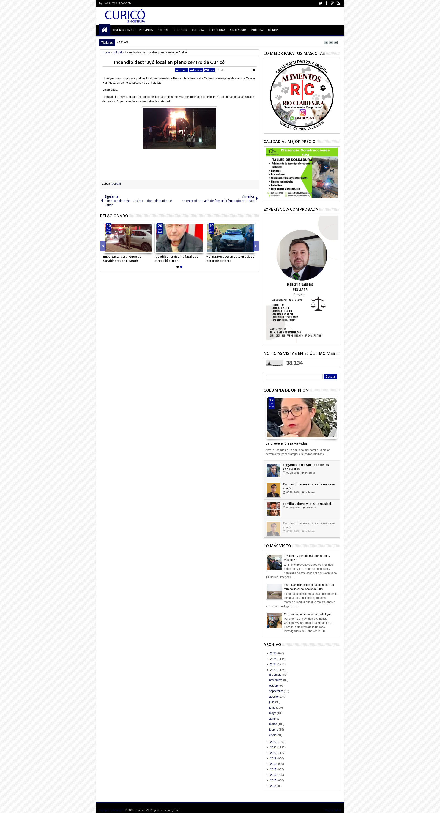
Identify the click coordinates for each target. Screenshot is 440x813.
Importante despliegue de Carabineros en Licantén (122, 258)
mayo (273, 713)
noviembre (276, 680)
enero (273, 735)
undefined (310, 468)
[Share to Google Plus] (117, 249)
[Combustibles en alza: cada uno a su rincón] (273, 509)
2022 (273, 742)
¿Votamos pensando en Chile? (304, 464)
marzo (273, 724)
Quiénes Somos (123, 30)
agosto (273, 696)
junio (272, 707)
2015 (273, 780)
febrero (274, 729)
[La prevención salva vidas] (302, 417)
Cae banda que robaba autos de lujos (307, 614)
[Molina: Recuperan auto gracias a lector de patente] (230, 238)
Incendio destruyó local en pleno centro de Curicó (169, 62)
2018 (273, 764)
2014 (273, 786)
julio (272, 702)
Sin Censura (238, 30)
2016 (273, 775)
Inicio (104, 30)
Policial (163, 30)
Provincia (146, 30)
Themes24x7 (333, 810)
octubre (274, 685)
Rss (338, 3)
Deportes (180, 30)
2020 (273, 753)
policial (116, 183)
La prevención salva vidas (287, 443)
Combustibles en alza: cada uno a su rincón (309, 505)
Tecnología (217, 30)
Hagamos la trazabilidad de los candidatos (306, 486)
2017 (273, 769)
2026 (273, 653)
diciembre (275, 674)
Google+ (332, 3)
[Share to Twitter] (112, 249)
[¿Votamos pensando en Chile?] (273, 470)
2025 (273, 658)
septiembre (276, 691)
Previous (256, 246)
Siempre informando (111, 810)
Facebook (326, 3)
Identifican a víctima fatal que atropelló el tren (176, 258)
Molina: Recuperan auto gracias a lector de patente (230, 258)
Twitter (320, 3)
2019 (273, 758)
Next (103, 246)
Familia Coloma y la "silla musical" (308, 523)
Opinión (273, 30)
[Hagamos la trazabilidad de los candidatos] (273, 490)
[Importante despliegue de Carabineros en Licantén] (128, 238)
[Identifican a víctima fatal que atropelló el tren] (179, 238)
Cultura (198, 30)
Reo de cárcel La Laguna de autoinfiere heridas (156, 42)
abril (272, 718)
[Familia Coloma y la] (273, 528)
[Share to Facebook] (106, 249)
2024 (273, 664)
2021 (273, 747)
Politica (257, 30)
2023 (273, 669)
